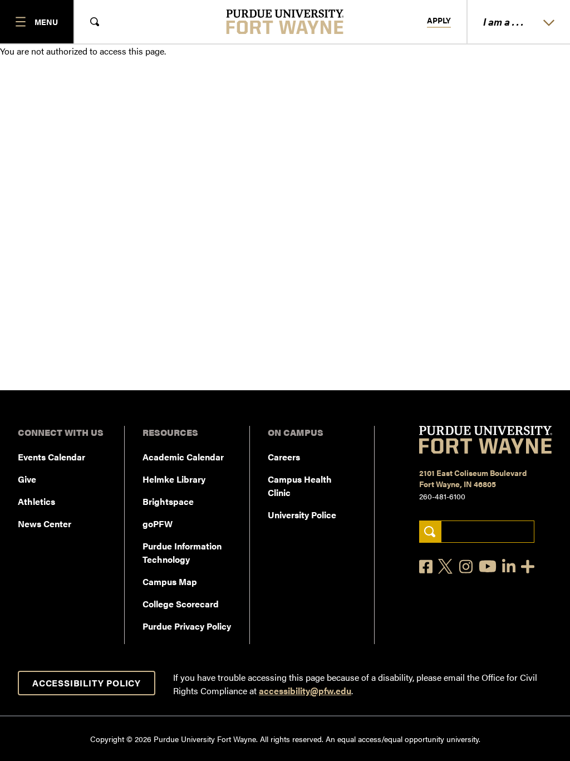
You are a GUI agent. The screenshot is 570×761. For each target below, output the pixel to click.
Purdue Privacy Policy (186, 626)
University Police (302, 514)
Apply (439, 21)
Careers (284, 456)
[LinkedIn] (508, 566)
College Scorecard (180, 603)
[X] (446, 567)
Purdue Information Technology (182, 552)
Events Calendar (51, 456)
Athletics (36, 501)
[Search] (430, 532)
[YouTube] (488, 566)
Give (27, 479)
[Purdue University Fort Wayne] (285, 21)
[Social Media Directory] (527, 566)
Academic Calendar (183, 456)
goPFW (157, 523)
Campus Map (169, 581)
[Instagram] (466, 566)
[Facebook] (426, 566)
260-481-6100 (442, 496)
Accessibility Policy (86, 682)
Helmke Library (173, 479)
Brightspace (168, 501)
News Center (44, 523)
